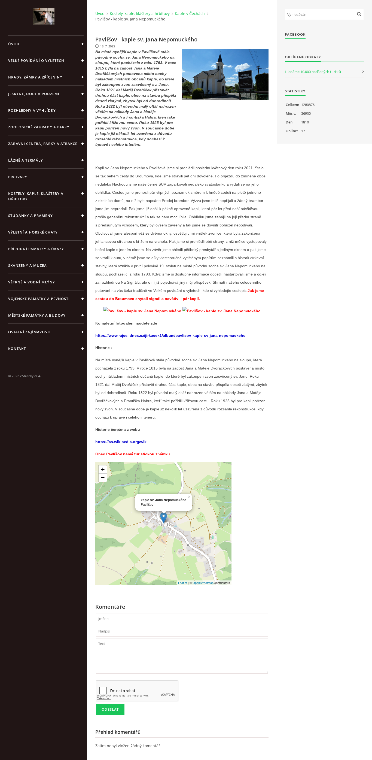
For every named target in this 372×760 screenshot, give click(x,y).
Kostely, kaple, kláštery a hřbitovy (35, 196)
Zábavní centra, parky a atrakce (42, 143)
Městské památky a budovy (37, 315)
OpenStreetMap (203, 582)
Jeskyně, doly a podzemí (33, 93)
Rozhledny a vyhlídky (32, 110)
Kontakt (17, 348)
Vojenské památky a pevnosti (39, 298)
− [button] (103, 477)
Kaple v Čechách (190, 13)
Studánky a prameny (30, 215)
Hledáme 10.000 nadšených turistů (313, 71)
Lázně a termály (25, 160)
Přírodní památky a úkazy (36, 248)
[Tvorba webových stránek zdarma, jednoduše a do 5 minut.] (39, 376)
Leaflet (182, 582)
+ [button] (103, 469)
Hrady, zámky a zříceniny (35, 77)
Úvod (14, 43)
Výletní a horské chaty (33, 232)
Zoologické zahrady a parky (38, 127)
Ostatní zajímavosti (29, 331)
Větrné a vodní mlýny (31, 282)
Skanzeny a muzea (27, 265)
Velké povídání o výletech (36, 60)
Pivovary (17, 176)
